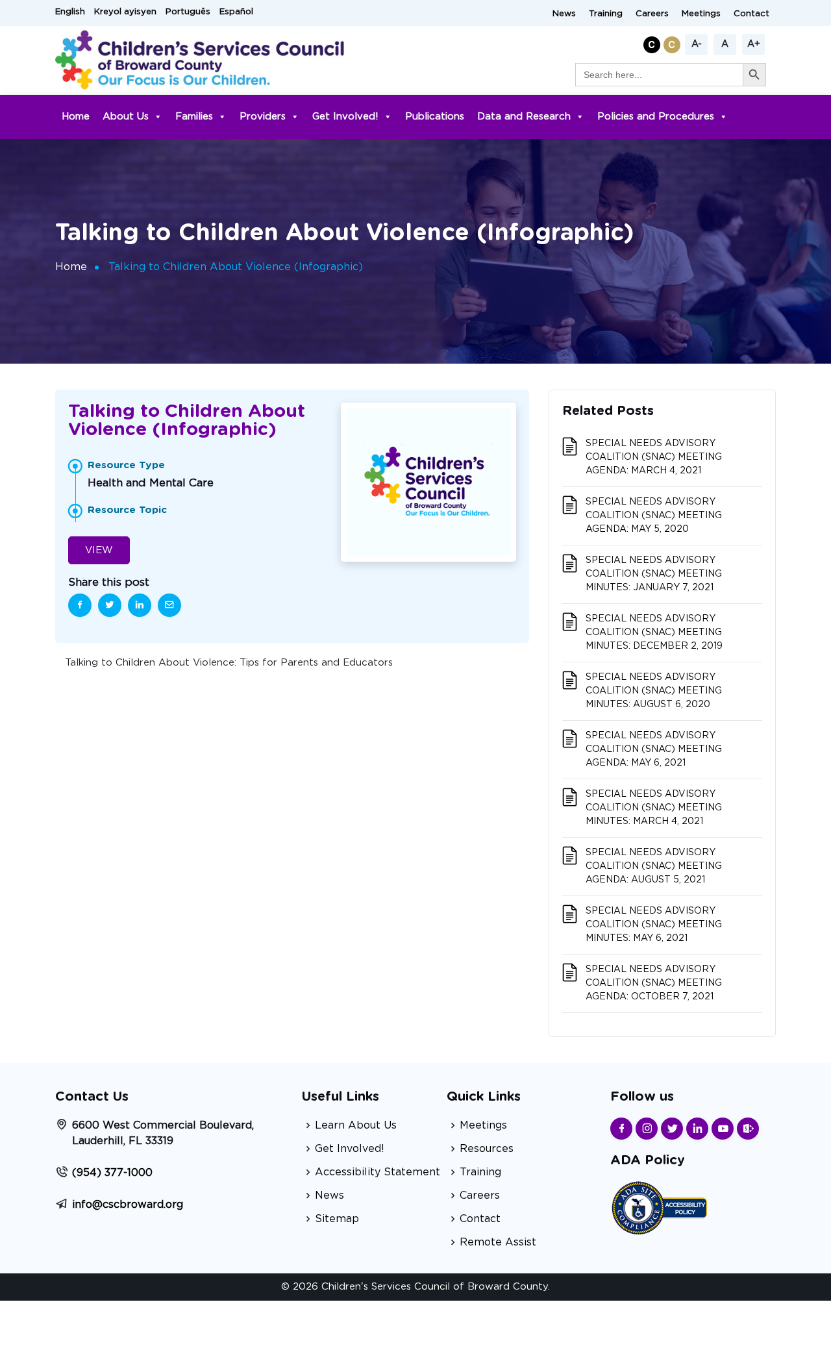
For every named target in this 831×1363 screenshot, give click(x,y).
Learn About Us (356, 1125)
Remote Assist (498, 1242)
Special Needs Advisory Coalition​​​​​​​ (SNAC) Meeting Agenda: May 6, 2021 (654, 749)
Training (606, 14)
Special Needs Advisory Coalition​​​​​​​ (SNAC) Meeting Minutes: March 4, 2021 (654, 808)
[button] (653, 42)
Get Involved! (345, 116)
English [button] (70, 12)
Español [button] (236, 12)
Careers (652, 14)
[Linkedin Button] (697, 1129)
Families (194, 116)
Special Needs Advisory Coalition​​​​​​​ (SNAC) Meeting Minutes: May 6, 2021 (654, 925)
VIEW (99, 550)
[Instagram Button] (647, 1129)
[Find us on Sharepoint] (748, 1129)
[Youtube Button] (723, 1129)
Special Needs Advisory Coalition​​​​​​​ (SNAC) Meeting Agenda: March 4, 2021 (654, 457)
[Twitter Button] (672, 1129)
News (564, 14)
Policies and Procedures (655, 116)
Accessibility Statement (377, 1172)
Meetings (701, 14)
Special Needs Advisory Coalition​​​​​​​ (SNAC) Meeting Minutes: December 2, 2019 (654, 632)
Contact (751, 14)
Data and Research (524, 116)
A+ (753, 44)
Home (76, 116)
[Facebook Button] (621, 1129)
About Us (126, 116)
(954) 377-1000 (112, 1173)
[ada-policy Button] (659, 1206)
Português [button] (188, 12)
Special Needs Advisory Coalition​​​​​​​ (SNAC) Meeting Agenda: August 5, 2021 (654, 866)
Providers (263, 116)
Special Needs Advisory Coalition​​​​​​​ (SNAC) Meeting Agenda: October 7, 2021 (654, 983)
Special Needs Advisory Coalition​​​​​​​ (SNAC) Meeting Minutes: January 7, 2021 (654, 574)
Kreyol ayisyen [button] (125, 12)
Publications (434, 116)
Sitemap (337, 1219)
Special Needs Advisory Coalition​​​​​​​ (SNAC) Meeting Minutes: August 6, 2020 (654, 691)
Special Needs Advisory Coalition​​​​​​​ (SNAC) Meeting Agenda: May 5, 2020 (654, 515)
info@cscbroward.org (127, 1204)
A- (696, 44)
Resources (487, 1149)
